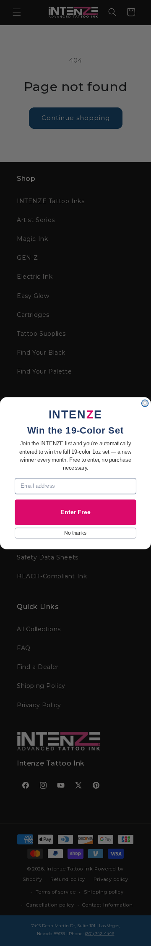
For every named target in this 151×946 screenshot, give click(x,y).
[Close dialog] (145, 403)
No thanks (75, 533)
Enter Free (75, 512)
